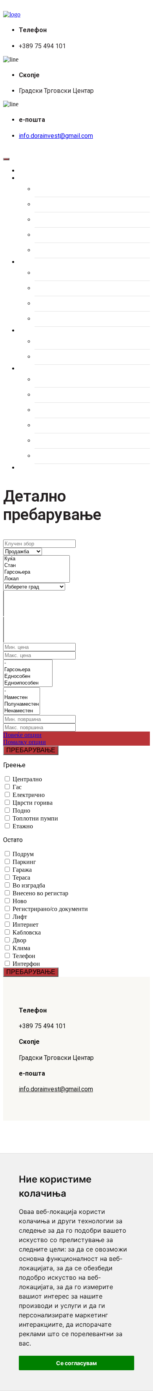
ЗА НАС (46, 394)
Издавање (41, 262)
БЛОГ (43, 425)
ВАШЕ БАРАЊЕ (57, 356)
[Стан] (36, 565)
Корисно (38, 368)
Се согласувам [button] (76, 1363)
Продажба (41, 178)
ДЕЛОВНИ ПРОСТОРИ (67, 219)
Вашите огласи (49, 330)
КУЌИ (42, 204)
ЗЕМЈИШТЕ (51, 235)
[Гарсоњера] (36, 572)
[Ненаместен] (22, 711)
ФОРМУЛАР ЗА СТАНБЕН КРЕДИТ (85, 379)
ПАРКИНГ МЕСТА (60, 250)
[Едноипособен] (28, 683)
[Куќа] (36, 559)
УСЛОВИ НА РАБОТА (65, 456)
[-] (28, 663)
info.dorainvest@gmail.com (56, 135)
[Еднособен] (28, 676)
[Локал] (36, 579)
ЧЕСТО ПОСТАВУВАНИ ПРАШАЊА (85, 410)
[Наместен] (22, 697)
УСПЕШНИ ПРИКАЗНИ (67, 440)
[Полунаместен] (22, 704)
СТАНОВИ (49, 189)
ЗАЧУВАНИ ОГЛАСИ (64, 341)
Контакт (37, 467)
